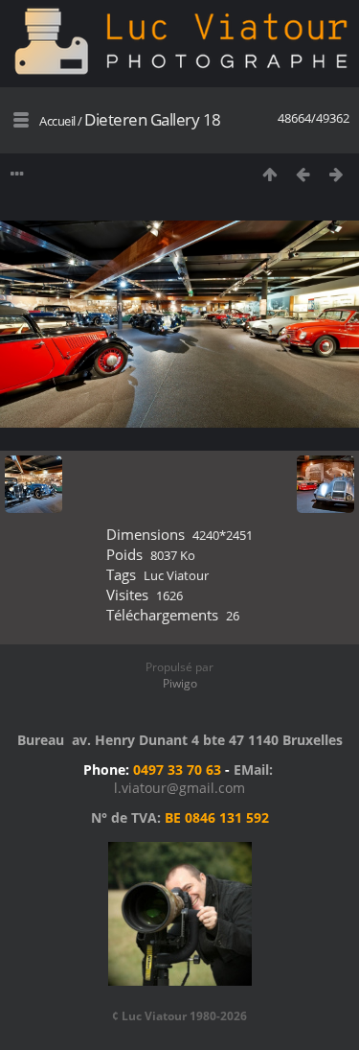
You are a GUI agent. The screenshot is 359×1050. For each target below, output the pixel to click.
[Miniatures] (269, 174)
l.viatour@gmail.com (179, 788)
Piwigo (180, 683)
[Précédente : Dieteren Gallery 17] (303, 174)
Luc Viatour (176, 575)
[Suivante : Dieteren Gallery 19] (336, 174)
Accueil (57, 120)
